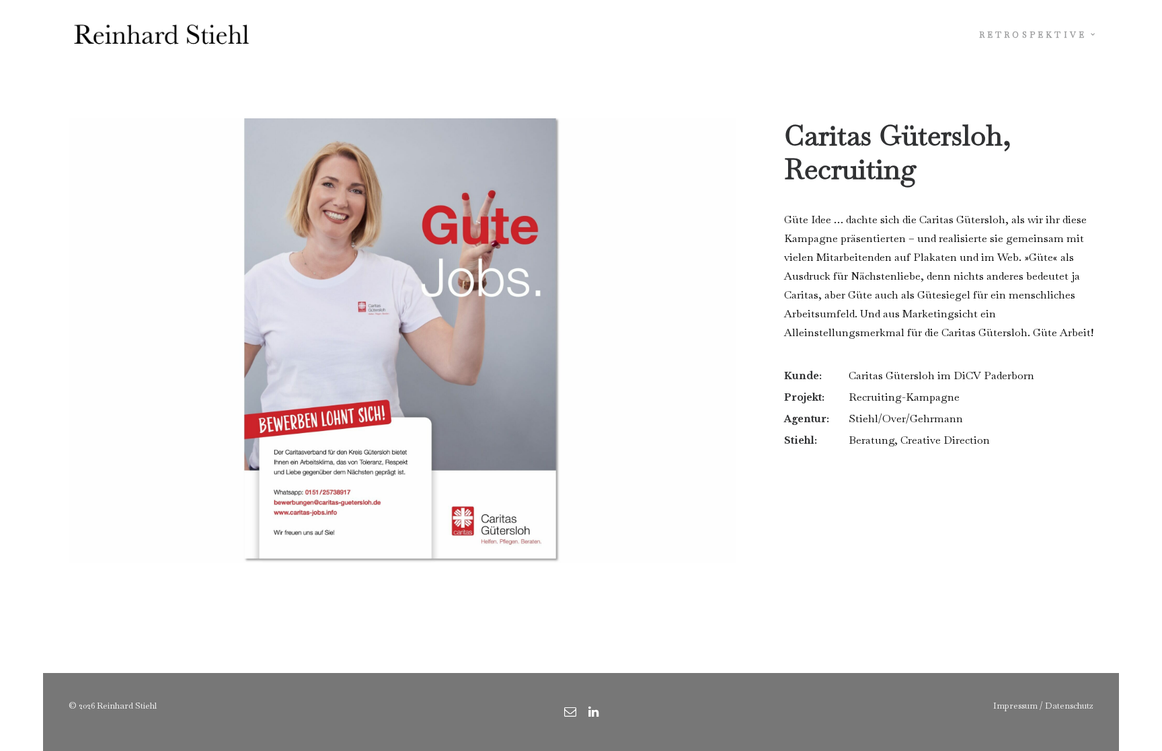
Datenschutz (1069, 705)
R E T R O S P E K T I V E (1032, 35)
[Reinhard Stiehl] (161, 35)
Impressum (1015, 705)
